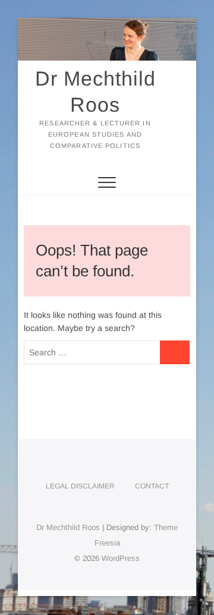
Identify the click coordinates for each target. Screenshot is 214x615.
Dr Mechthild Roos (95, 91)
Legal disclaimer (80, 486)
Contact (152, 486)
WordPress (121, 558)
